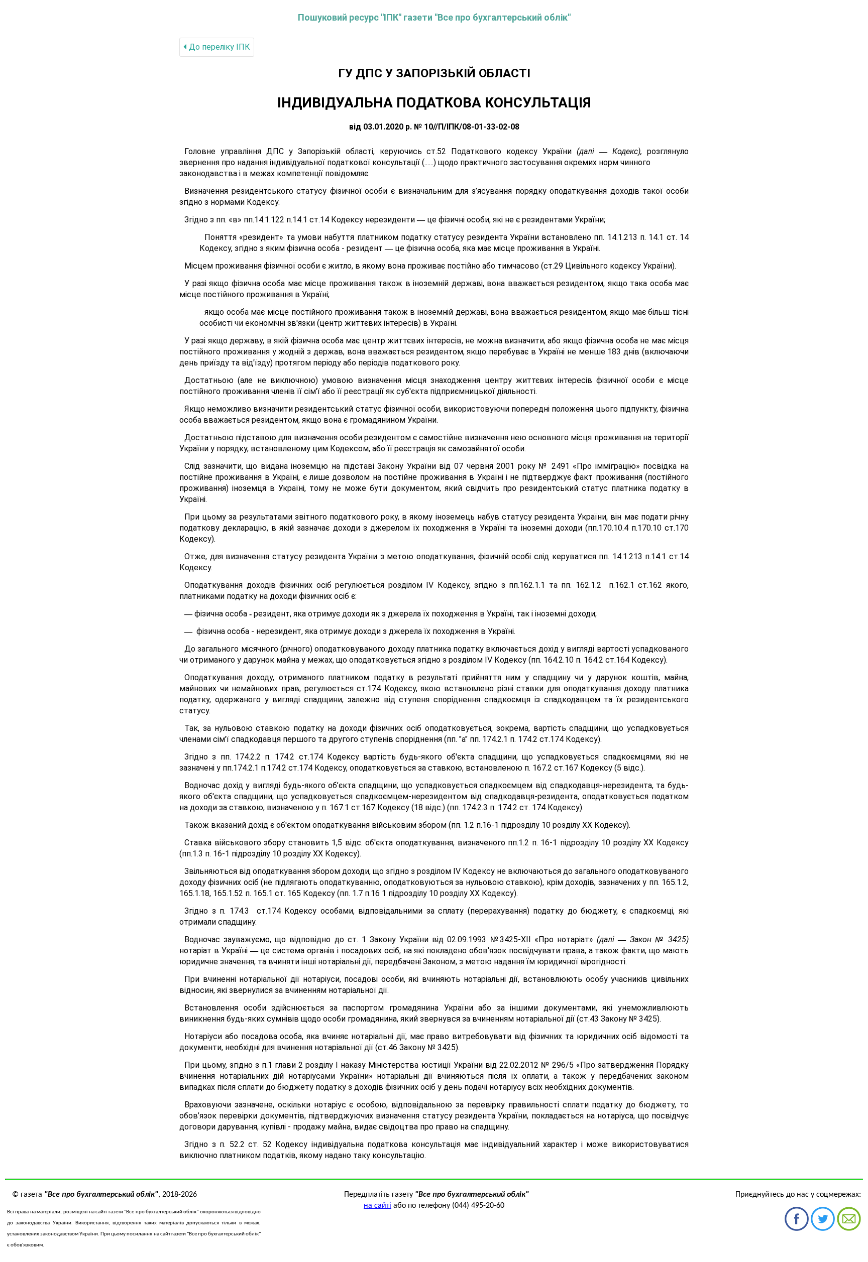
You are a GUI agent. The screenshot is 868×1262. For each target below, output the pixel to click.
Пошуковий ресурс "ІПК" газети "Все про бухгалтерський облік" (434, 17)
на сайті (377, 1206)
